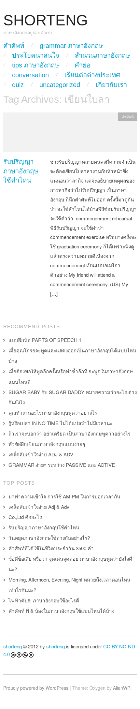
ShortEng (45, 20)
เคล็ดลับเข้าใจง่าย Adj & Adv (38, 506)
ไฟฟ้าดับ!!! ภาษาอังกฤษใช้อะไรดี (43, 600)
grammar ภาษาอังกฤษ (71, 45)
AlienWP (121, 688)
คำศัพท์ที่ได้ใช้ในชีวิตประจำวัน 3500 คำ (51, 548)
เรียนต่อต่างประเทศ (92, 75)
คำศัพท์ (13, 45)
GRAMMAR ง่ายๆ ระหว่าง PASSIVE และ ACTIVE (61, 464)
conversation (30, 75)
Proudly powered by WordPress (35, 688)
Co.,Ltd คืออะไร (25, 516)
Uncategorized (59, 84)
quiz (18, 84)
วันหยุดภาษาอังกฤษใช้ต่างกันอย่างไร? (49, 537)
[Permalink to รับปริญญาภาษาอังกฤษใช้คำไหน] (70, 134)
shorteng (12, 646)
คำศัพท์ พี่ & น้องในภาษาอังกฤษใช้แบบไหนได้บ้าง (61, 610)
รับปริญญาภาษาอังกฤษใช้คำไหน (20, 171)
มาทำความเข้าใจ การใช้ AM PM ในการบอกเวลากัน (64, 496)
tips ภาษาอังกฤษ (35, 65)
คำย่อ (83, 65)
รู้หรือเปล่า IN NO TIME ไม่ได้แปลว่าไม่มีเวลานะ (60, 423)
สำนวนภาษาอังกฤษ (102, 55)
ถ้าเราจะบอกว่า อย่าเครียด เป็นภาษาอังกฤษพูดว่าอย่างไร (69, 433)
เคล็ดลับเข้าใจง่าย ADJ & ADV (40, 454)
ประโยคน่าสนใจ (35, 55)
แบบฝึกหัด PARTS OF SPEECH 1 (44, 339)
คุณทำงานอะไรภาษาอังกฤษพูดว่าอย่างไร (52, 412)
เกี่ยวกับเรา (111, 84)
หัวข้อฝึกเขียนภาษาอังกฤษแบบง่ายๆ (46, 443)
